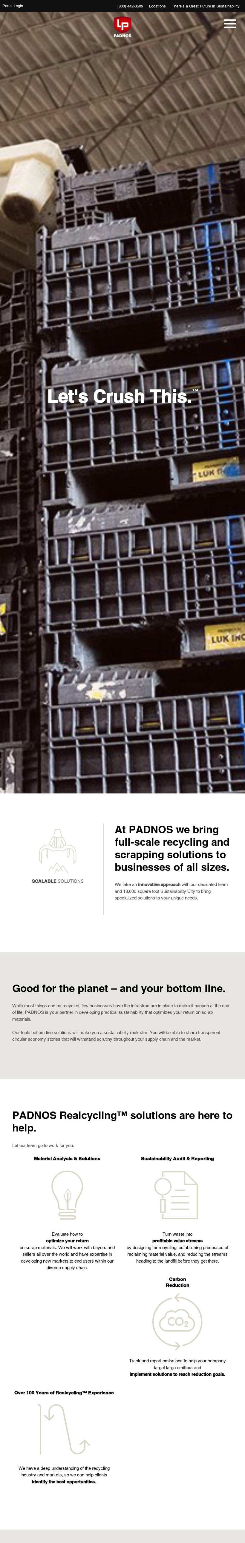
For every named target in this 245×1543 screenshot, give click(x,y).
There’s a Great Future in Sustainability (206, 6)
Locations (157, 6)
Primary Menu (228, 26)
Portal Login (12, 6)
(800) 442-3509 (130, 6)
